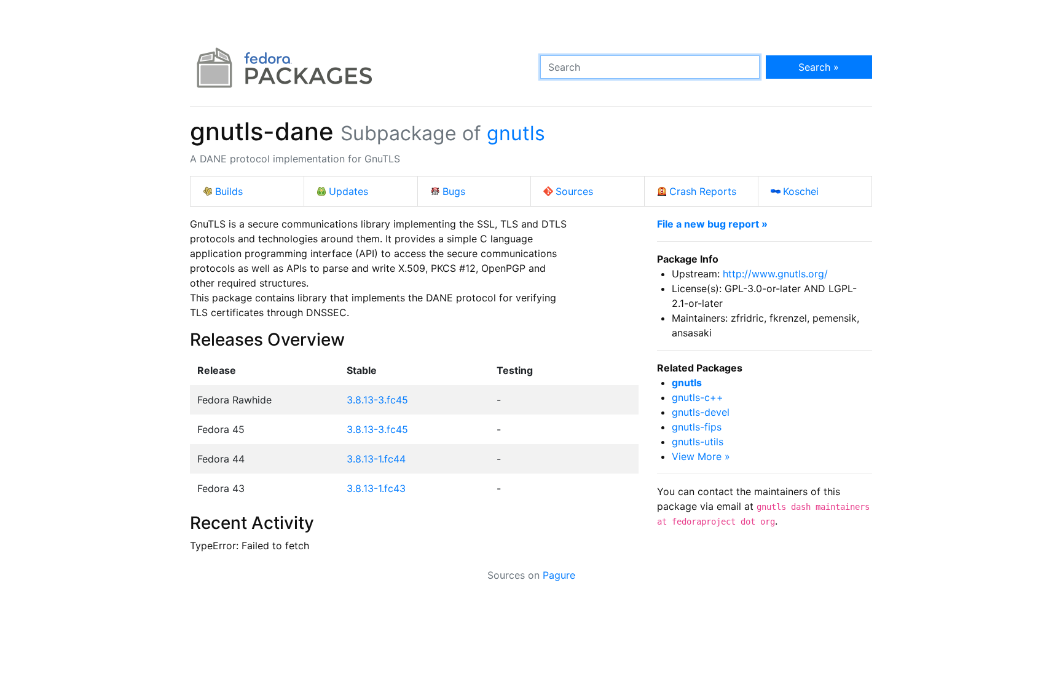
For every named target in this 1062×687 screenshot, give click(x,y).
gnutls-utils (697, 441)
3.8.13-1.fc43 (376, 488)
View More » (701, 456)
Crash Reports (702, 191)
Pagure (559, 575)
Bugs (453, 191)
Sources (574, 191)
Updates (348, 191)
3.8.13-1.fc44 (376, 459)
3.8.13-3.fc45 (377, 400)
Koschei (801, 191)
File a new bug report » (712, 224)
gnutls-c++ (697, 397)
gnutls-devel (701, 412)
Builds (229, 191)
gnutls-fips (697, 427)
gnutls (516, 133)
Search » (818, 67)
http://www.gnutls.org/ (775, 274)
